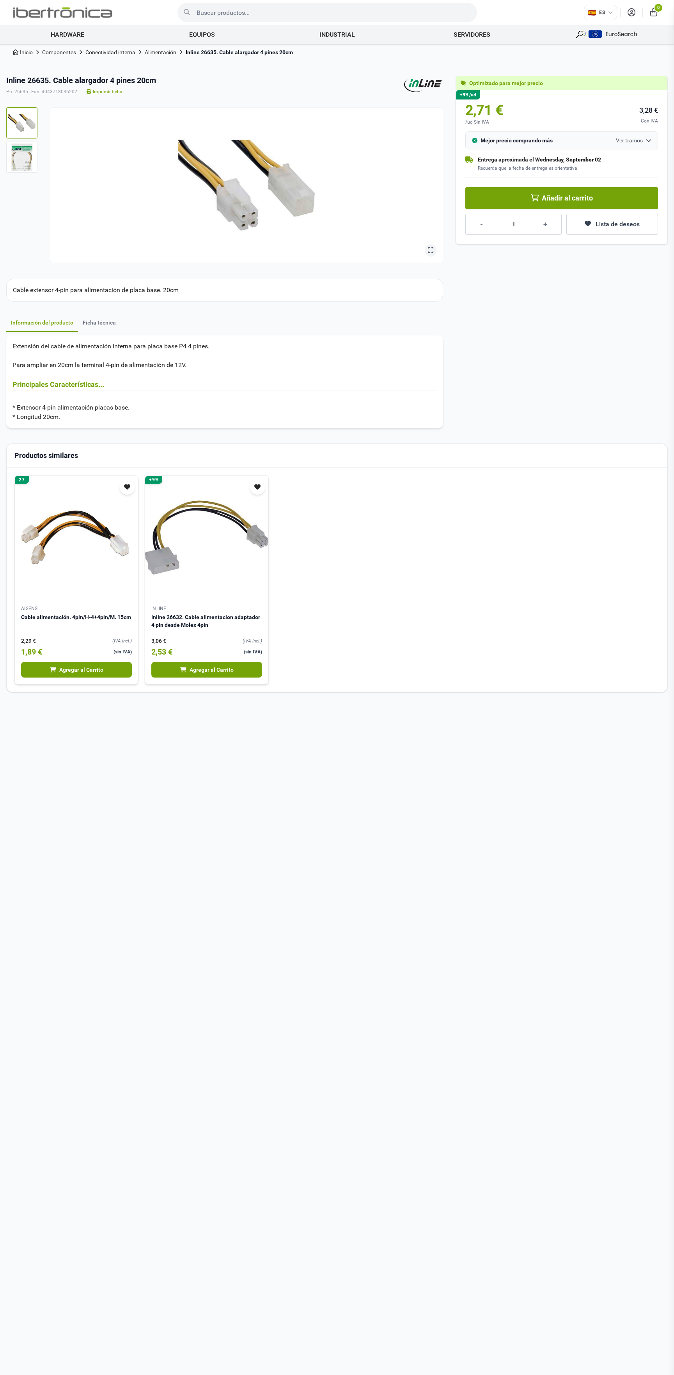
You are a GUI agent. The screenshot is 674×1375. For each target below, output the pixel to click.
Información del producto (42, 322)
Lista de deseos (618, 224)
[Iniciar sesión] (631, 12)
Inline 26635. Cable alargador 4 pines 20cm (239, 52)
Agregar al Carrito (81, 670)
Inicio (26, 52)
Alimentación (160, 52)
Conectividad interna (110, 52)
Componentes (59, 52)
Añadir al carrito (567, 198)
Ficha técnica (99, 322)
